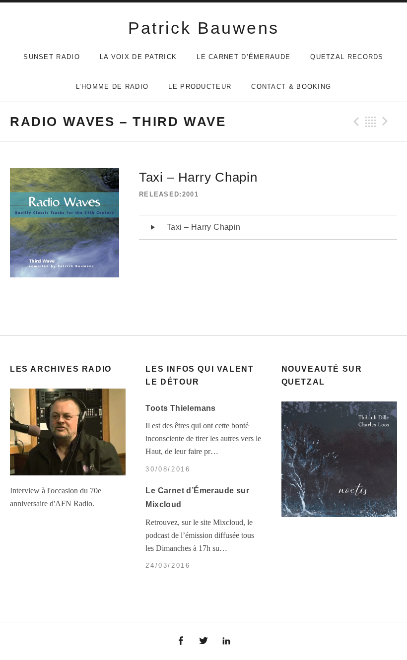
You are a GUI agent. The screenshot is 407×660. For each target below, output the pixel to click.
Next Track (387, 121)
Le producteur (199, 86)
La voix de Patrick (138, 57)
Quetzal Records (347, 57)
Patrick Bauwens (203, 27)
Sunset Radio (51, 57)
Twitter (203, 641)
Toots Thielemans (180, 408)
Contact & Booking (291, 86)
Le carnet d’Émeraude (243, 57)
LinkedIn (226, 641)
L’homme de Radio (112, 86)
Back (371, 121)
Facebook (181, 641)
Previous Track (355, 121)
